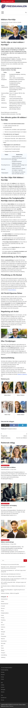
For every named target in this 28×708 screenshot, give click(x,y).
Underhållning (4, 655)
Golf (2, 622)
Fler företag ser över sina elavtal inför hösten (10, 564)
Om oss (2, 700)
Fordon (2, 615)
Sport (2, 645)
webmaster (3, 507)
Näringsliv (3, 631)
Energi (2, 610)
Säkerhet (3, 638)
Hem (2, 695)
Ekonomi (2, 608)
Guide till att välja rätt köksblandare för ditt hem (11, 574)
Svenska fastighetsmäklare (6, 667)
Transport (3, 652)
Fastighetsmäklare (12, 428)
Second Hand (4, 641)
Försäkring (3, 620)
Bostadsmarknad (4, 603)
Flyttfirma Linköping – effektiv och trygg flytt (10, 593)
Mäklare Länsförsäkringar (7, 542)
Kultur (2, 629)
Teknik (2, 648)
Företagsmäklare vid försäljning (9, 505)
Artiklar (2, 601)
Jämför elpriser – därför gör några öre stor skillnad (11, 576)
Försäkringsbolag (4, 669)
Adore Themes (9, 706)
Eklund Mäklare (12, 289)
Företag (2, 617)
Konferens (3, 627)
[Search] (26, 13)
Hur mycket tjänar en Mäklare (8, 467)
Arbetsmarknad (4, 599)
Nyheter (2, 634)
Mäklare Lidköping (22, 374)
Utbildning (3, 657)
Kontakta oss (3, 697)
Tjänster (2, 650)
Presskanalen (15, 704)
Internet (2, 624)
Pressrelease (3, 636)
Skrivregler (3, 643)
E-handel (3, 606)
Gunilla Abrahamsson (5, 469)
